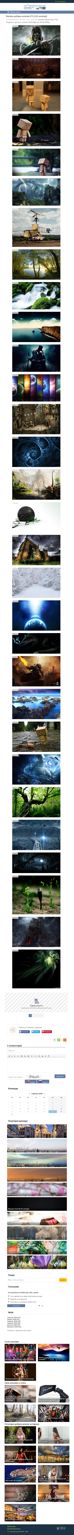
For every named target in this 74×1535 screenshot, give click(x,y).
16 (61, 1106)
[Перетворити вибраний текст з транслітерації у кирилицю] (45, 1056)
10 (12, 1106)
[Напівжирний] (9, 1056)
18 (20, 1108)
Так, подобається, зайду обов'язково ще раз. (26, 1296)
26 (28, 1111)
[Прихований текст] (39, 1056)
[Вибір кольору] (35, 1056)
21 (44, 1108)
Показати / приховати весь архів (19, 1330)
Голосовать (16, 1305)
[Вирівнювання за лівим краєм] (21, 1056)
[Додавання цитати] (42, 1056)
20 (36, 1108)
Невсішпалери (35, 7)
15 (52, 1106)
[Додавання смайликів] (31, 1056)
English (32, 1082)
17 (12, 1108)
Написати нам (11, 1526)
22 (52, 1108)
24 (12, 1111)
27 (36, 1111)
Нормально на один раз (18, 1299)
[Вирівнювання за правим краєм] (28, 1056)
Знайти (63, 1280)
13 (36, 1106)
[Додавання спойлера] (48, 1056)
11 (20, 1106)
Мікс (56, 19)
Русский (44, 1082)
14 (44, 1106)
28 (44, 1111)
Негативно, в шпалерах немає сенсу (23, 1302)
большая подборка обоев (46, 19)
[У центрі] (25, 1056)
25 (20, 1111)
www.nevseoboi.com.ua (13, 1528)
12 (28, 1106)
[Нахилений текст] (12, 1056)
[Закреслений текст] (18, 1056)
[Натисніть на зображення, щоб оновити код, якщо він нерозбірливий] (34, 1079)
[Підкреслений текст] (15, 1056)
